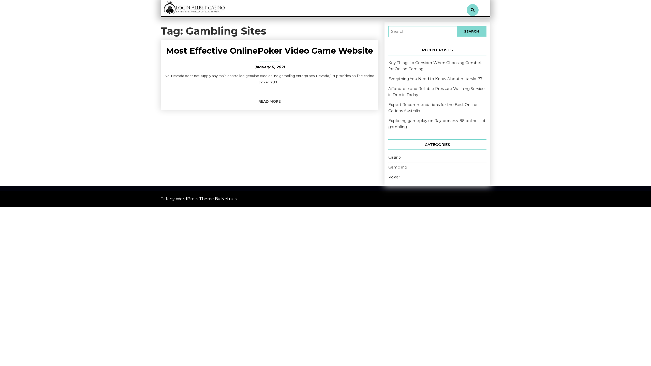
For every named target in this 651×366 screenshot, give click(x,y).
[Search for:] (423, 31)
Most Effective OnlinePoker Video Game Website (269, 51)
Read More (266, 100)
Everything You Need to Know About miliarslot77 (435, 78)
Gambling (397, 167)
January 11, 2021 (270, 67)
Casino (394, 157)
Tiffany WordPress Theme (187, 198)
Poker (394, 177)
